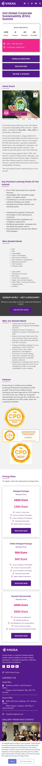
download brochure (21, 59)
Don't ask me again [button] (26, 761)
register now (21, 66)
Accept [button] (12, 761)
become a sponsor (21, 74)
